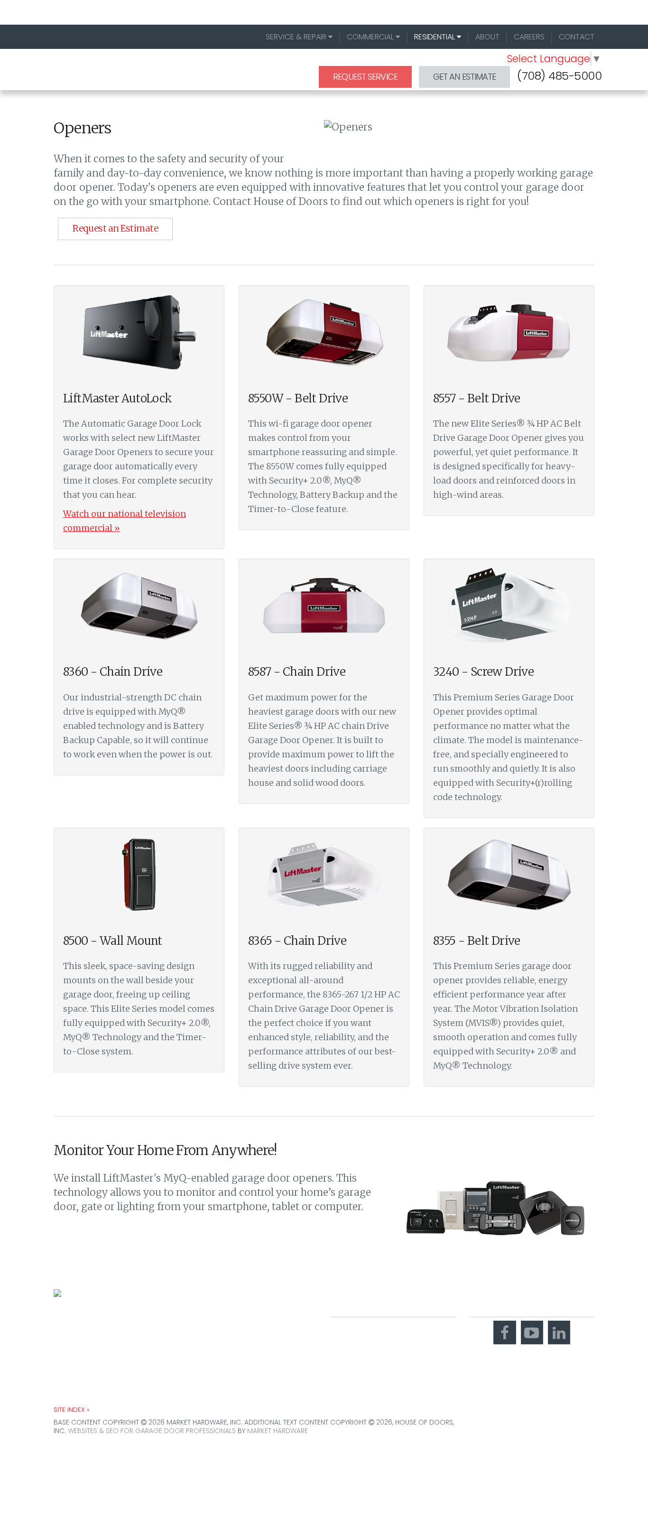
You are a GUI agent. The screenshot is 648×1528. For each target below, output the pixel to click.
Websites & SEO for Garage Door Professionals (152, 1430)
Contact (576, 36)
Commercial (371, 36)
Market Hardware (277, 1430)
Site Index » (72, 1409)
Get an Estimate (464, 77)
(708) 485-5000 (559, 76)
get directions (365, 1363)
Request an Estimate (115, 228)
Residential (435, 36)
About (487, 36)
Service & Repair (297, 36)
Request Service (365, 77)
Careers (529, 36)
